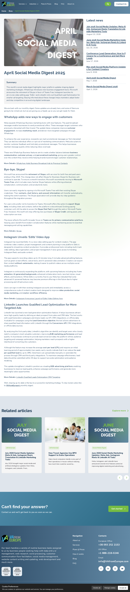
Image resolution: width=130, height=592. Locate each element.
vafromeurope (10, 448)
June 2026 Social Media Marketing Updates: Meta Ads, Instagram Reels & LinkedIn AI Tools (106, 42)
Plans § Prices (78, 549)
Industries (32, 4)
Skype (19, 231)
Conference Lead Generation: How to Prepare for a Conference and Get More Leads (106, 56)
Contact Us (121, 4)
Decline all (96, 588)
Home (4, 11)
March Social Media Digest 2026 (102, 86)
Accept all (122, 588)
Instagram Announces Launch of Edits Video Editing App (39, 298)
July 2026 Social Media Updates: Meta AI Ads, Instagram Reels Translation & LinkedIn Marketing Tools (106, 29)
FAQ (62, 4)
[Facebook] (100, 568)
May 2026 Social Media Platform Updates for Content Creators (106, 68)
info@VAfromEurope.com (113, 561)
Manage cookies (109, 588)
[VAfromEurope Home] (8, 4)
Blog (56, 4)
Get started (116, 508)
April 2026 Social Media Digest (101, 78)
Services (22, 4)
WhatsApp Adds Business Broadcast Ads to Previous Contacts (42, 163)
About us (76, 540)
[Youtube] (122, 568)
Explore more (119, 410)
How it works (78, 554)
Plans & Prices (46, 4)
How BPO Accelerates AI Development (103, 454)
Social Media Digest (56, 448)
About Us (70, 4)
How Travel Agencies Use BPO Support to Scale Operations (19, 454)
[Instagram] (115, 568)
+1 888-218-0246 (108, 553)
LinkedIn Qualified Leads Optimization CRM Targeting (38, 377)
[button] (108, 4)
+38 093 (109, 544)
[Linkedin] (108, 568)
